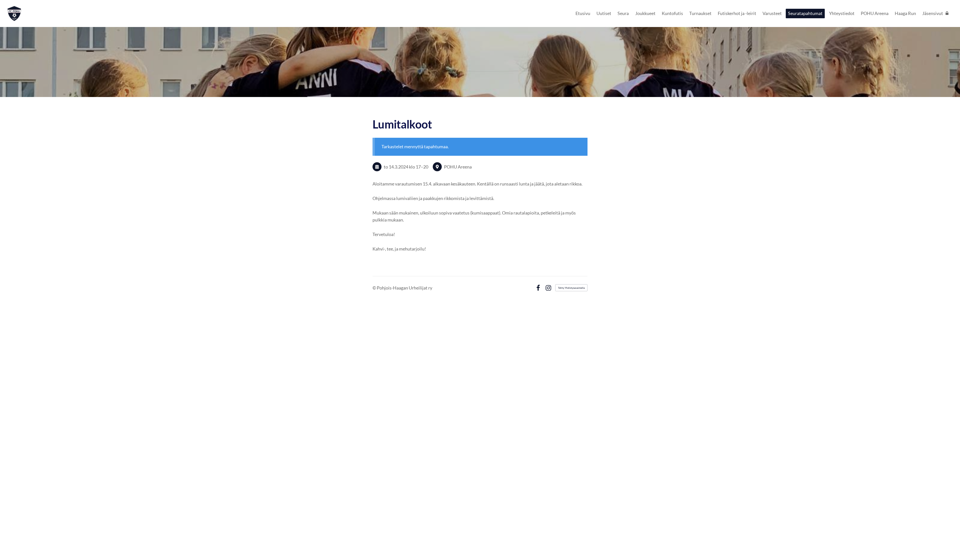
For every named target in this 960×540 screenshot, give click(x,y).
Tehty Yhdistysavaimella (571, 287)
